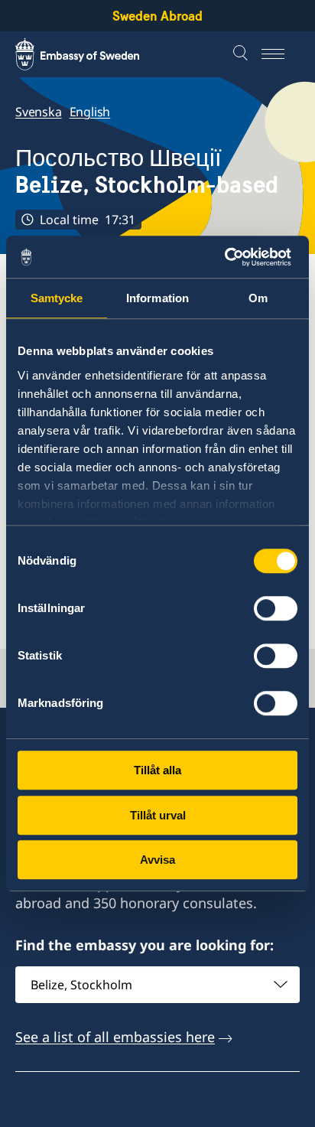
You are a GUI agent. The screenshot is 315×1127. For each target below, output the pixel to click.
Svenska (38, 111)
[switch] (275, 608)
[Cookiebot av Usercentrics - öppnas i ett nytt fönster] (230, 257)
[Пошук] (242, 54)
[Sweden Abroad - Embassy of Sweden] (91, 54)
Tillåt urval (158, 815)
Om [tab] (258, 298)
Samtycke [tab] (57, 298)
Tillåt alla (157, 770)
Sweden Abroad (157, 15)
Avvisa (157, 859)
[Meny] (280, 54)
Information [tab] (157, 298)
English (90, 111)
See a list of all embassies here (115, 1037)
